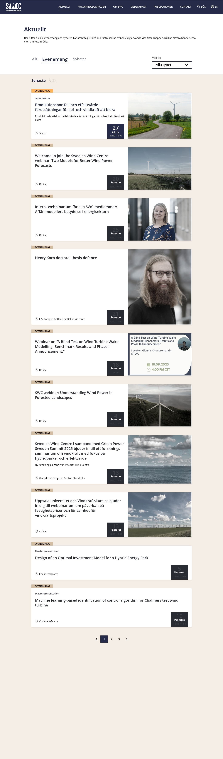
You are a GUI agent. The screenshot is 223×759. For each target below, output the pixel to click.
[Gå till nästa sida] (127, 639)
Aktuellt (64, 6)
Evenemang (55, 59)
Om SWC (118, 6)
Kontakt (185, 6)
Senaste (38, 80)
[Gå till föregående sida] (96, 639)
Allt (34, 58)
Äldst (53, 80)
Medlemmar (138, 6)
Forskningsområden (92, 6)
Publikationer (163, 6)
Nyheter (79, 58)
